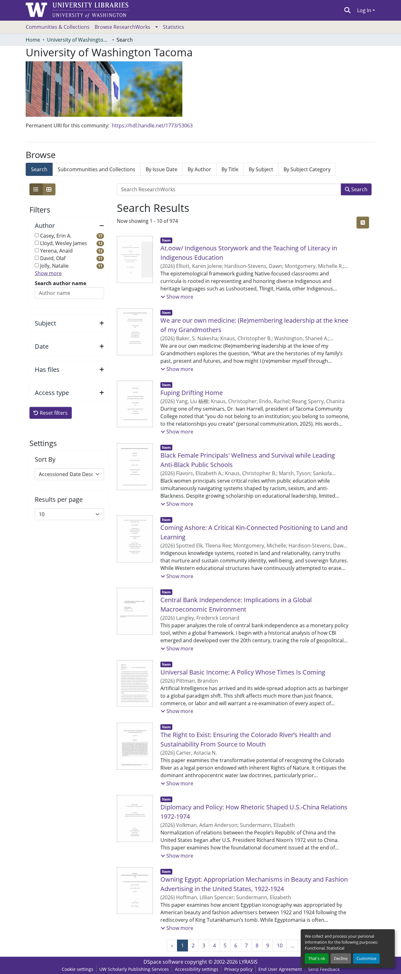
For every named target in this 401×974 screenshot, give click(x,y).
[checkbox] (37, 235)
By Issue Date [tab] (161, 169)
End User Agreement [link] (280, 969)
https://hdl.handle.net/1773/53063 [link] (152, 125)
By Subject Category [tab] (307, 169)
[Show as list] (36, 189)
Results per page (59, 499)
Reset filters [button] (53, 412)
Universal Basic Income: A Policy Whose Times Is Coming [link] (242, 672)
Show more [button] (48, 273)
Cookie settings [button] (77, 969)
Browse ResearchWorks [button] (122, 26)
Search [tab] (39, 169)
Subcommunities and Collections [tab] (96, 169)
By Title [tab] (229, 169)
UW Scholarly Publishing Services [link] (134, 969)
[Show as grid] (48, 189)
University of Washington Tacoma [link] (78, 39)
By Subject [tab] (261, 169)
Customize (366, 958)
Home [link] (33, 39)
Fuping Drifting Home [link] (191, 392)
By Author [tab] (199, 169)
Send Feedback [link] (324, 969)
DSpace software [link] (163, 961)
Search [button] (358, 189)
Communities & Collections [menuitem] (58, 26)
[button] (347, 10)
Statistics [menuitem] (173, 26)
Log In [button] (364, 10)
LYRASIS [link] (248, 961)
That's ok (316, 958)
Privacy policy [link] (238, 969)
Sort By (45, 459)
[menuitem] (126, 27)
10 (280, 945)
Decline (340, 958)
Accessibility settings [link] (196, 969)
